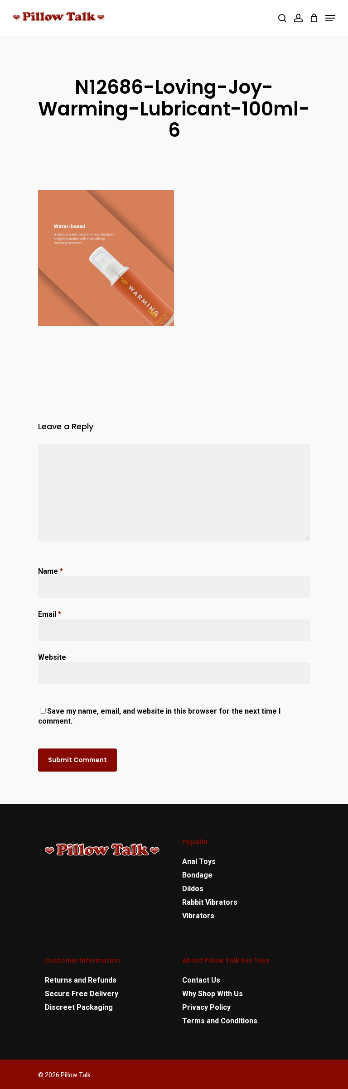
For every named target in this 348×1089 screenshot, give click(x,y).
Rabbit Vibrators (209, 902)
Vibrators (198, 915)
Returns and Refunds (80, 980)
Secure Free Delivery (81, 993)
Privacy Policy (206, 1007)
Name (50, 571)
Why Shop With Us (212, 993)
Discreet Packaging (79, 1007)
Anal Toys (199, 861)
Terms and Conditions (219, 1021)
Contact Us (201, 980)
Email (49, 614)
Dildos (192, 888)
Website (52, 657)
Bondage (197, 875)
